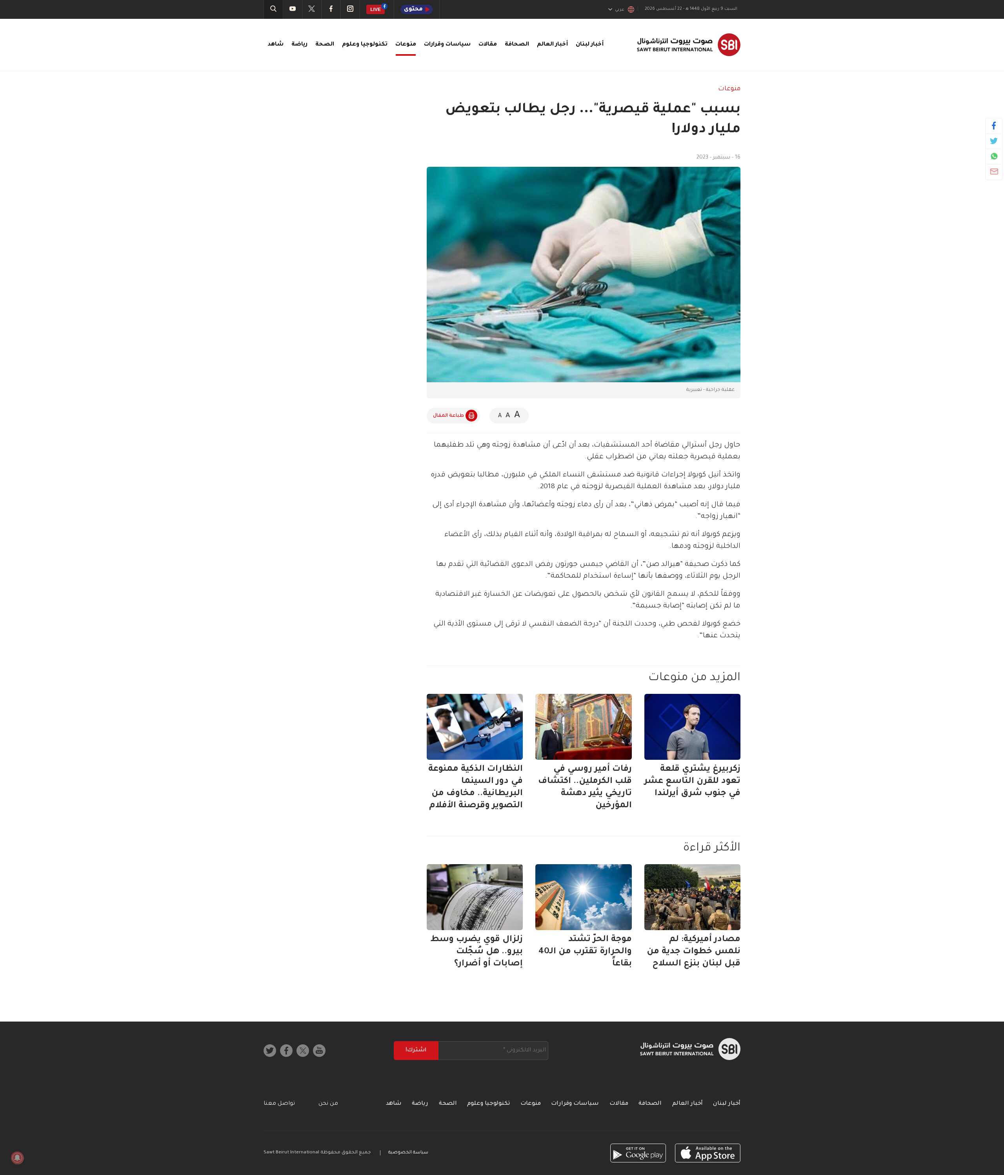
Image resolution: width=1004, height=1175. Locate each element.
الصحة (324, 45)
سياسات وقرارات (447, 45)
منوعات (405, 45)
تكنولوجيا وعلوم (364, 45)
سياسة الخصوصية (408, 1152)
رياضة (299, 45)
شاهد (275, 45)
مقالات (487, 45)
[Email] (994, 171)
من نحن (328, 1104)
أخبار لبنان (590, 45)
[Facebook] (994, 125)
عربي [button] (620, 9)
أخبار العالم (552, 45)
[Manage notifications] (17, 1157)
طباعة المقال (448, 416)
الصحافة (517, 45)
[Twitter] (994, 141)
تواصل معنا (279, 1104)
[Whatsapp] (994, 156)
